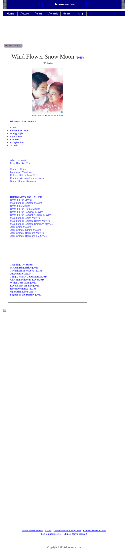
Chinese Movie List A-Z (75, 534)
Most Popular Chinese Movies (26, 202)
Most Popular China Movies (25, 217)
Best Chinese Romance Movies (26, 211)
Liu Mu (14, 139)
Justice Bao (16, 273)
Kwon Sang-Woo (19, 130)
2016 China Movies (20, 226)
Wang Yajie (16, 133)
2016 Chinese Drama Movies (25, 229)
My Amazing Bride (21, 267)
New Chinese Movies (32, 530)
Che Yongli (16, 136)
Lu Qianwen (17, 142)
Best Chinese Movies (21, 199)
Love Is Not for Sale (21, 285)
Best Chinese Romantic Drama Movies (30, 214)
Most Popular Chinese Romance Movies (31, 223)
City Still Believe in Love (24, 279)
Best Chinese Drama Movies (25, 208)
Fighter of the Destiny (22, 294)
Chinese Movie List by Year (67, 530)
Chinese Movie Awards (94, 530)
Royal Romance (19, 288)
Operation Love (19, 291)
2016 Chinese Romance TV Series (28, 235)
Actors (48, 530)
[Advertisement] (64, 32)
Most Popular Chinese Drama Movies (30, 220)
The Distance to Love (22, 270)
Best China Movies (20, 205)
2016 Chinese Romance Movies (27, 232)
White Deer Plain (20, 282)
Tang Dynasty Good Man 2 (25, 276)
